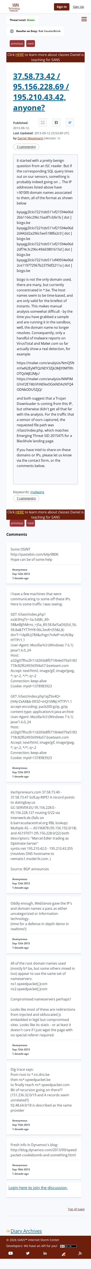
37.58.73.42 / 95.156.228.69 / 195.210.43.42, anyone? (41, 92)
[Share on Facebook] (56, 122)
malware (37, 492)
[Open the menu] (84, 19)
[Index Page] (13, 6)
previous (17, 43)
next (31, 43)
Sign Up (78, 7)
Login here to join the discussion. (38, 1187)
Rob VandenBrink (50, 31)
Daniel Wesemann (30, 138)
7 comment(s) (26, 147)
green (31, 20)
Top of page (76, 1209)
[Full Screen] (43, 122)
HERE (19, 54)
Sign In (62, 7)
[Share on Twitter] (70, 122)
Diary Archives (26, 1231)
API (43, 1246)
